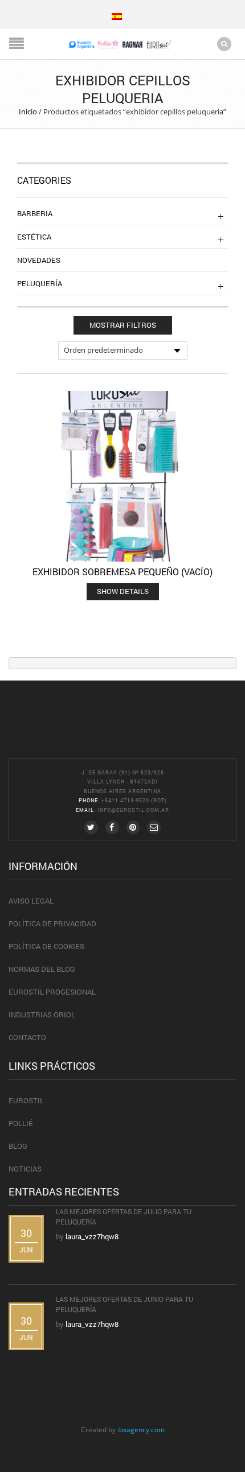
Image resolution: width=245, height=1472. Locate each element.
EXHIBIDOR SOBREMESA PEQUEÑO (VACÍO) (122, 572)
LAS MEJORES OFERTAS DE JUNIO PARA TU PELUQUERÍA (124, 1304)
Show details (123, 591)
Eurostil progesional (52, 992)
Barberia (34, 213)
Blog (18, 1146)
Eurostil (26, 1100)
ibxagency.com (141, 1429)
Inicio (28, 111)
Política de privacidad (52, 923)
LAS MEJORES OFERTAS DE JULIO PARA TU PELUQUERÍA (123, 1216)
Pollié (21, 1123)
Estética (34, 237)
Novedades (38, 260)
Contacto (27, 1037)
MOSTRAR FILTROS (122, 324)
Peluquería (39, 283)
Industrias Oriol (42, 1014)
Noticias (25, 1169)
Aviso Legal (31, 901)
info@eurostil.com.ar (133, 810)
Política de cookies (46, 946)
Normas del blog (42, 969)
